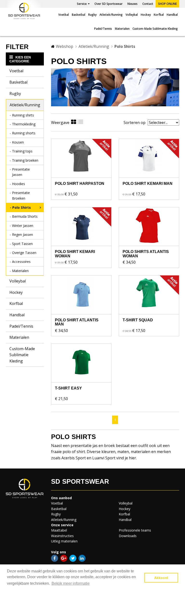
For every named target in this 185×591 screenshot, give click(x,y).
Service (82, 4)
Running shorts (23, 133)
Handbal (172, 15)
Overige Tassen (24, 252)
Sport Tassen (22, 243)
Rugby (92, 15)
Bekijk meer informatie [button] (71, 583)
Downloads (128, 535)
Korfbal (159, 15)
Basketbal (78, 15)
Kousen (18, 142)
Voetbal (63, 15)
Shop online (167, 4)
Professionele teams (135, 530)
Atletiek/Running (111, 15)
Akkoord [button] (161, 578)
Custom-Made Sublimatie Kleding (155, 29)
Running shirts (23, 115)
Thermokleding (23, 124)
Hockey (146, 15)
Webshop (64, 46)
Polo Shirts (21, 207)
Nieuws (132, 4)
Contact (147, 4)
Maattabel (59, 530)
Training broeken (25, 160)
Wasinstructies (62, 535)
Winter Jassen (22, 225)
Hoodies (18, 183)
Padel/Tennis (103, 29)
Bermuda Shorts (25, 216)
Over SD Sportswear (108, 4)
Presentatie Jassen (21, 172)
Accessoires (21, 261)
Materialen (122, 29)
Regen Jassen (22, 234)
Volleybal (132, 15)
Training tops (22, 151)
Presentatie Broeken (21, 195)
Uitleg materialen (64, 541)
